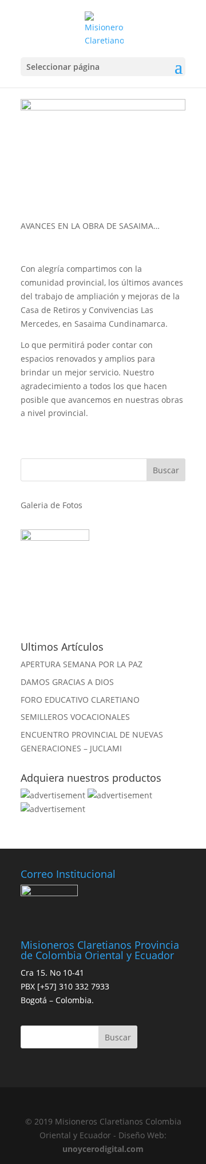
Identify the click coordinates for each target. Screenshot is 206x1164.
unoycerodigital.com (103, 1148)
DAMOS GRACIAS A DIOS (67, 681)
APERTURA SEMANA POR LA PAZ (81, 664)
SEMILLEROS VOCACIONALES (75, 716)
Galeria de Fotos (51, 505)
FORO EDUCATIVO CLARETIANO (80, 699)
